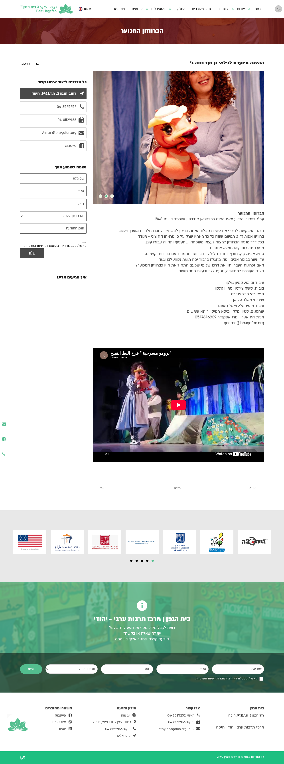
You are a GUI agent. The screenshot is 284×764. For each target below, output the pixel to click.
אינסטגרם (59, 722)
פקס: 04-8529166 (180, 722)
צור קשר (119, 9)
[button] (152, 561)
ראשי (257, 9)
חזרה (177, 488)
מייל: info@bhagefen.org (175, 729)
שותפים (222, 9)
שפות (87, 9)
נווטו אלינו (123, 735)
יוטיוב (62, 729)
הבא (103, 487)
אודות (241, 9)
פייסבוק (60, 715)
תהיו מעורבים (201, 9)
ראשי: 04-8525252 (180, 715)
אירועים (137, 9)
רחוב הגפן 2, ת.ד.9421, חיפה (112, 722)
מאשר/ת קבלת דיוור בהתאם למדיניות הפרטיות (55, 246)
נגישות (125, 715)
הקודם (253, 487)
